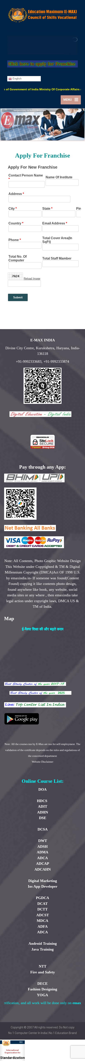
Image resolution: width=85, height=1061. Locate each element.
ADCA (42, 858)
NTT (42, 966)
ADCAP (42, 863)
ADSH (42, 846)
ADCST (42, 915)
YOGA (42, 995)
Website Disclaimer (42, 761)
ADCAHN (42, 869)
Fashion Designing (42, 989)
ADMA (42, 852)
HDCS (42, 801)
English (16, 78)
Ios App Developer (42, 886)
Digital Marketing (42, 881)
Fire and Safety (42, 972)
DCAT (42, 904)
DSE (42, 818)
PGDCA (42, 898)
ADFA (43, 926)
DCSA (43, 829)
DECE (42, 983)
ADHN (42, 812)
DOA (42, 789)
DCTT (42, 909)
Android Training (42, 943)
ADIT (42, 806)
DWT (42, 841)
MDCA (42, 921)
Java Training (42, 949)
